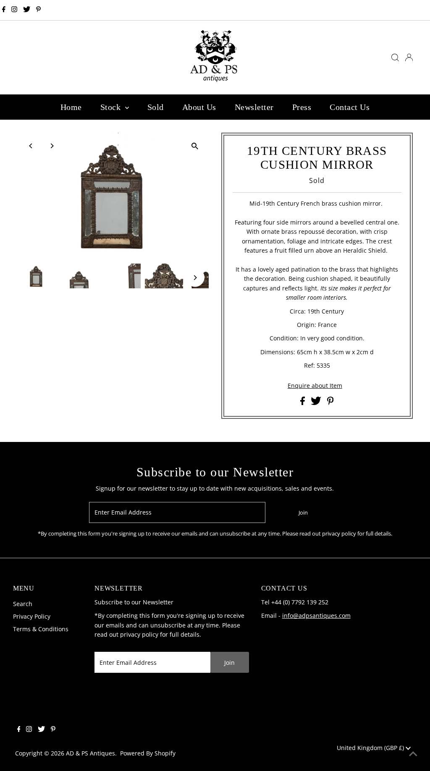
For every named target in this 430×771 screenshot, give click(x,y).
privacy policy (139, 634)
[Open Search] (395, 57)
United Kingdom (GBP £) (371, 748)
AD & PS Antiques (90, 753)
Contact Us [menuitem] (350, 107)
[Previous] (30, 145)
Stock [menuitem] (111, 107)
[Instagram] (14, 10)
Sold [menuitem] (155, 107)
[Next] (51, 145)
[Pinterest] (38, 10)
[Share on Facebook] (303, 403)
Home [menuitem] (71, 107)
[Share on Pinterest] (330, 403)
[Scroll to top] (413, 754)
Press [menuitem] (302, 107)
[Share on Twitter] (317, 403)
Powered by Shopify (148, 753)
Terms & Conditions (40, 629)
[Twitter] (26, 10)
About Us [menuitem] (199, 107)
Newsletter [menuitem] (254, 107)
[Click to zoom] (195, 146)
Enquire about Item (315, 386)
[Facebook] (4, 10)
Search (22, 604)
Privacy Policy (31, 616)
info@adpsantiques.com (316, 615)
